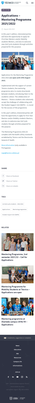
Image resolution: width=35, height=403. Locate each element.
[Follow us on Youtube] (17, 377)
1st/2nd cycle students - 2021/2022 (12, 204)
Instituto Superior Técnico (21, 383)
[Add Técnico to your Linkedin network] (13, 377)
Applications (6, 10)
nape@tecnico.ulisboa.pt (10, 153)
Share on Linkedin (12, 186)
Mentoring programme (19, 209)
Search (26, 3)
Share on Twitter (12, 181)
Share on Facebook (12, 176)
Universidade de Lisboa (17, 386)
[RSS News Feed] (26, 377)
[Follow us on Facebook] (8, 377)
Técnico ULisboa (11, 2)
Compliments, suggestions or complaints (19, 338)
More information (7, 145)
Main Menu (31, 3)
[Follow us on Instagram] (22, 377)
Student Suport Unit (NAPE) (10, 215)
